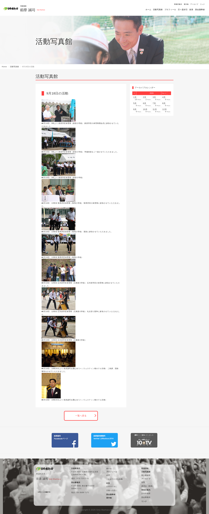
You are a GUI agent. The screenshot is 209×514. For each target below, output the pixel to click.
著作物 (186, 4)
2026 (152, 93)
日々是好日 (183, 9)
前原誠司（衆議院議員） (32, 8)
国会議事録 (200, 9)
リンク (202, 4)
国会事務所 (145, 497)
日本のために (111, 486)
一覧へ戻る (81, 415)
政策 (191, 9)
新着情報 (145, 468)
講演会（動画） (147, 486)
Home (4, 67)
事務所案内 (178, 4)
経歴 (108, 475)
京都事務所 (145, 493)
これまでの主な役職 (114, 479)
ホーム (148, 9)
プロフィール (170, 9)
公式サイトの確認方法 (44, 492)
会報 (143, 482)
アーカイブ (194, 4)
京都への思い (111, 490)
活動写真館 (158, 9)
